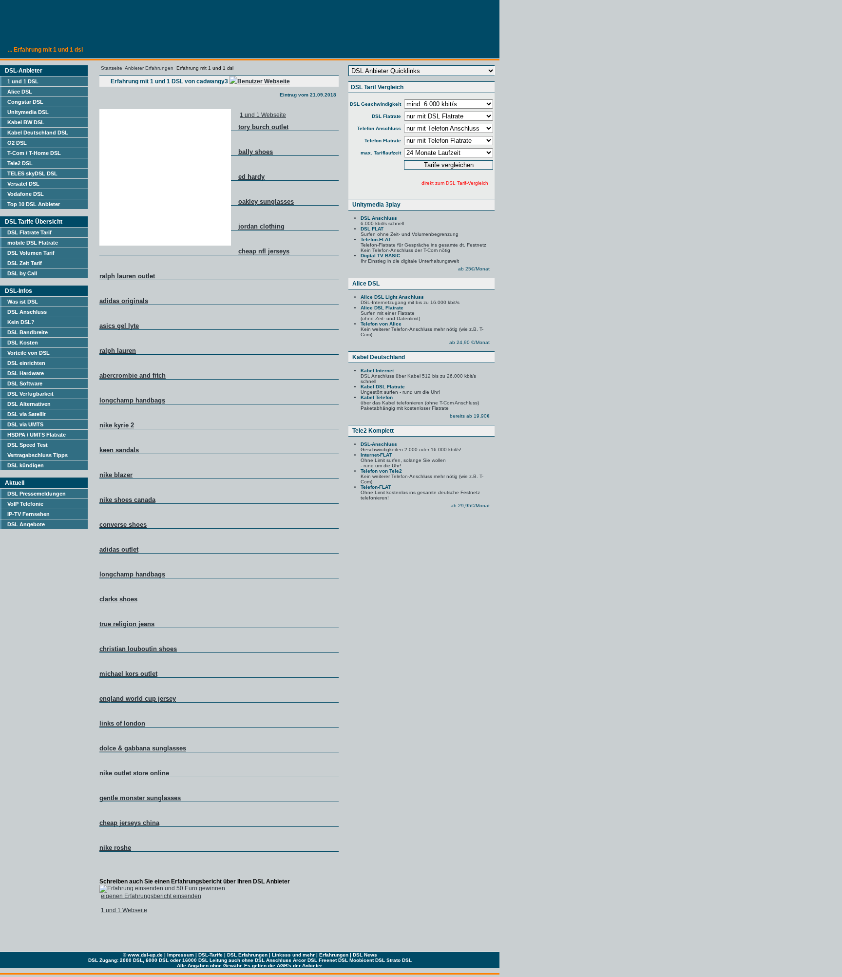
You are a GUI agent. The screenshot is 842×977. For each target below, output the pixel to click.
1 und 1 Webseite (263, 115)
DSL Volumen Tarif (31, 253)
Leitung (218, 960)
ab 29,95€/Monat (470, 505)
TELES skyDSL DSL (32, 173)
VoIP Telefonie (25, 504)
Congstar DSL (25, 102)
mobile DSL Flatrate (32, 243)
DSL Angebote (26, 524)
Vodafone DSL (25, 194)
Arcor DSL (305, 960)
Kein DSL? (21, 322)
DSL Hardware (25, 373)
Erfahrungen (333, 955)
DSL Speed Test (27, 445)
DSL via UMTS (25, 424)
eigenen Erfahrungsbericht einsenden (151, 896)
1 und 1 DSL (22, 81)
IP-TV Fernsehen (28, 514)
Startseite (111, 68)
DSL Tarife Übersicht (33, 221)
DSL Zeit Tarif (24, 263)
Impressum (180, 955)
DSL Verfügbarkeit (30, 394)
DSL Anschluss (27, 312)
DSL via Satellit (26, 414)
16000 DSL (195, 960)
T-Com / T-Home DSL (34, 153)
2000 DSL (131, 960)
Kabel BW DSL (25, 122)
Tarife (216, 955)
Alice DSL (19, 92)
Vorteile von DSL (28, 353)
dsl (144, 955)
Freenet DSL (333, 960)
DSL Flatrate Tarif (29, 232)
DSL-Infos (18, 290)
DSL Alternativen (29, 404)
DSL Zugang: (103, 960)
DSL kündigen (25, 465)
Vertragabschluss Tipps (37, 455)
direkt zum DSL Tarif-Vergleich (454, 183)
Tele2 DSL (20, 163)
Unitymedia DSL (28, 112)
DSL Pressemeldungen (36, 494)
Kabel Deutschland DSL (37, 132)
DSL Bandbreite (27, 332)
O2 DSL (17, 143)
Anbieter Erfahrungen (149, 68)
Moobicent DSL (367, 960)
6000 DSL (157, 960)
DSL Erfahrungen (247, 955)
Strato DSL (399, 960)
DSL (203, 955)
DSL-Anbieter (23, 70)
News (370, 955)
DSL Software (24, 383)
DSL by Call (22, 273)
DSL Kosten (22, 342)
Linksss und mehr (293, 955)
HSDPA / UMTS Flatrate (36, 435)
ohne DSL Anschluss (266, 960)
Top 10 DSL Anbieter (33, 204)
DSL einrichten (26, 363)
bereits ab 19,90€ (470, 416)
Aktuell (14, 482)
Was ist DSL (22, 302)
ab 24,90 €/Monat (469, 342)
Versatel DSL (23, 184)
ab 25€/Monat (474, 268)
